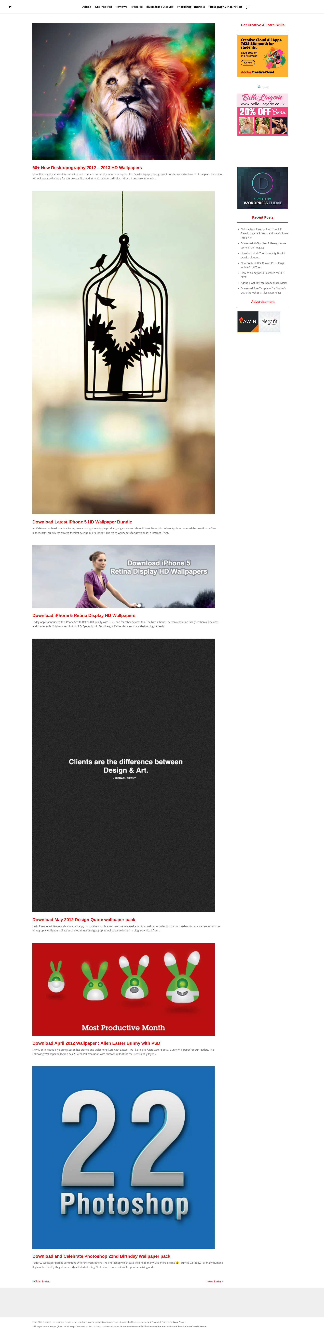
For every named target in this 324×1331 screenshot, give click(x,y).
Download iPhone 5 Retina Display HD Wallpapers (83, 615)
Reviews (121, 7)
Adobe (86, 7)
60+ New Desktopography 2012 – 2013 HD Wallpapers (87, 167)
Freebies (137, 7)
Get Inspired (103, 7)
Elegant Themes (151, 1322)
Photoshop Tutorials (191, 7)
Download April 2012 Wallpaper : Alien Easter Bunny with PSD (96, 1043)
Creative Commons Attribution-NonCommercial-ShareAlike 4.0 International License (163, 1326)
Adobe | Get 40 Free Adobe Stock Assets (264, 282)
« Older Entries (40, 1281)
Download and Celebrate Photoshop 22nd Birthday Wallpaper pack (101, 1256)
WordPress (178, 1322)
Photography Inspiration (225, 7)
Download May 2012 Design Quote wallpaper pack (83, 919)
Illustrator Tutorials (159, 7)
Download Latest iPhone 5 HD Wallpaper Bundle (82, 521)
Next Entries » (215, 1281)
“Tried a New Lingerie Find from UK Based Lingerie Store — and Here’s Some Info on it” (264, 233)
